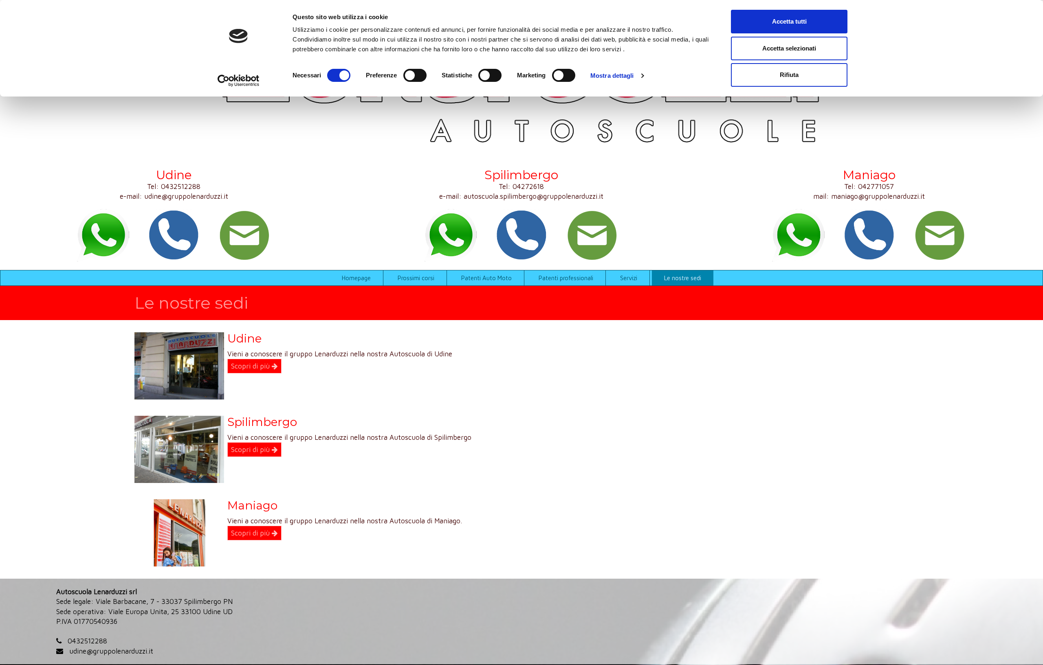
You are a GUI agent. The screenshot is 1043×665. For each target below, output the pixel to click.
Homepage (356, 277)
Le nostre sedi (682, 277)
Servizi (628, 277)
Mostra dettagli (612, 75)
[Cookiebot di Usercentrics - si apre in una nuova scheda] (238, 81)
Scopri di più (251, 366)
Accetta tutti (789, 21)
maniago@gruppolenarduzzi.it (878, 196)
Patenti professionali (566, 277)
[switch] (415, 75)
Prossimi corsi (416, 277)
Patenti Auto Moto (486, 277)
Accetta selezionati (789, 48)
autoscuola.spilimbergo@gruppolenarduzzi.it (533, 196)
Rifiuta (789, 74)
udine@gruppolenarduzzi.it (186, 196)
